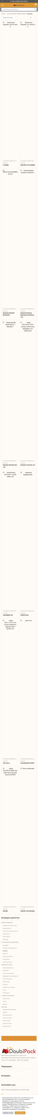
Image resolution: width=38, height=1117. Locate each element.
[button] (19, 1070)
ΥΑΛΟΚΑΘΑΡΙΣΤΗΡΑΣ (27, 763)
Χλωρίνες (5, 939)
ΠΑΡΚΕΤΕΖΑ (24, 615)
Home (3, 14)
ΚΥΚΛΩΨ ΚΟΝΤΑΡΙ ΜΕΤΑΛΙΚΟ (8, 314)
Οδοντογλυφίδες (7, 979)
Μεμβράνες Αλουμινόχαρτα (10, 976)
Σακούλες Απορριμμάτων (10, 948)
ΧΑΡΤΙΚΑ (4, 1007)
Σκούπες (5, 163)
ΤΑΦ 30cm (6, 763)
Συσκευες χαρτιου (8, 956)
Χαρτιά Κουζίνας (7, 1018)
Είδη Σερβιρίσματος (8, 967)
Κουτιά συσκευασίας (8, 973)
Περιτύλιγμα (6, 981)
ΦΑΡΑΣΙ (5, 911)
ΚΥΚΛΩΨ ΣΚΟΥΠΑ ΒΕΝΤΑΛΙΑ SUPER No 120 (27, 315)
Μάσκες (5, 1004)
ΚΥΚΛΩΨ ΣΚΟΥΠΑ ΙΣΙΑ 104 (10, 466)
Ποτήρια (5, 984)
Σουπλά (5, 1012)
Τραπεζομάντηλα (7, 1015)
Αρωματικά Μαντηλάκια (9, 1009)
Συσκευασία (6, 993)
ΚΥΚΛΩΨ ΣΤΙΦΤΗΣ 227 (27, 465)
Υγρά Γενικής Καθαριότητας (10, 931)
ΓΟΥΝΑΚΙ (6, 165)
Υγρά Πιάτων (6, 934)
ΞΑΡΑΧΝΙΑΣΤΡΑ (8, 615)
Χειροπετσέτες (7, 1026)
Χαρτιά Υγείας (7, 1020)
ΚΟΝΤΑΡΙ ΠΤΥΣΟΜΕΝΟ (27, 165)
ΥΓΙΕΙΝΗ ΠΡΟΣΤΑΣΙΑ (7, 996)
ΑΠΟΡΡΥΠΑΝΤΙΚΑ (7, 922)
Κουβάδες (5, 945)
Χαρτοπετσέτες (7, 1023)
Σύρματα (5, 953)
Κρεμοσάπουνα (7, 928)
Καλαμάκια (6, 970)
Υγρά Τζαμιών (6, 936)
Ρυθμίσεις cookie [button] (8, 1113)
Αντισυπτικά (6, 998)
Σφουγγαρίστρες (7, 962)
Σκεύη (4, 990)
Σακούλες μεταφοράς (9, 987)
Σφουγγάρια (6, 959)
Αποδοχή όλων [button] (20, 1113)
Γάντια (4, 1001)
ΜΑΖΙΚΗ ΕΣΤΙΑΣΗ (6, 965)
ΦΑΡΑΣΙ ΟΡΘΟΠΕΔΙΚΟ (27, 911)
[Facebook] (2, 1094)
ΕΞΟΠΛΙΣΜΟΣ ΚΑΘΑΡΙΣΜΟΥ (16, 14)
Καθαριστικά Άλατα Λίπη (10, 925)
